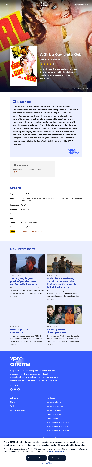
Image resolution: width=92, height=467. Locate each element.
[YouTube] (15, 389)
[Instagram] (11, 389)
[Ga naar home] (46, 4)
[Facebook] (18, 389)
